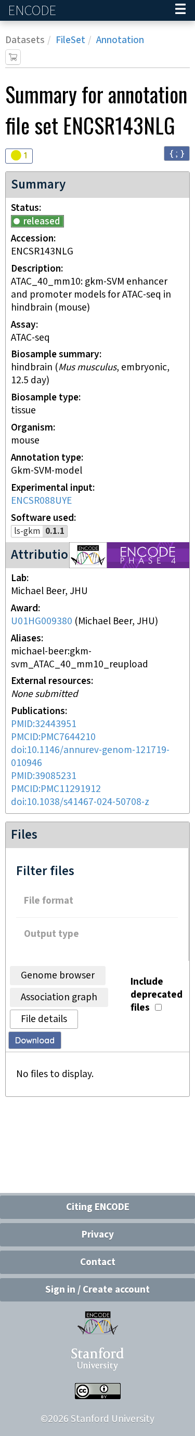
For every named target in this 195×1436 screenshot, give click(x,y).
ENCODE (33, 11)
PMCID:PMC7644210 (53, 737)
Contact (97, 1262)
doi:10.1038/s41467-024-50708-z (80, 802)
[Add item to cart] (13, 57)
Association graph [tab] (59, 997)
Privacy (98, 1234)
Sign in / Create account (97, 1289)
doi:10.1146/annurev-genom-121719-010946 (90, 757)
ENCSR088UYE (41, 500)
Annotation (120, 40)
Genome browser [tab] (58, 975)
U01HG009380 (41, 621)
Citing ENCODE (97, 1207)
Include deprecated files (157, 994)
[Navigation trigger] (180, 10)
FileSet (70, 40)
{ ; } (177, 152)
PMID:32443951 (43, 724)
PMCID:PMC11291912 (56, 789)
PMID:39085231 (43, 776)
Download (35, 1040)
